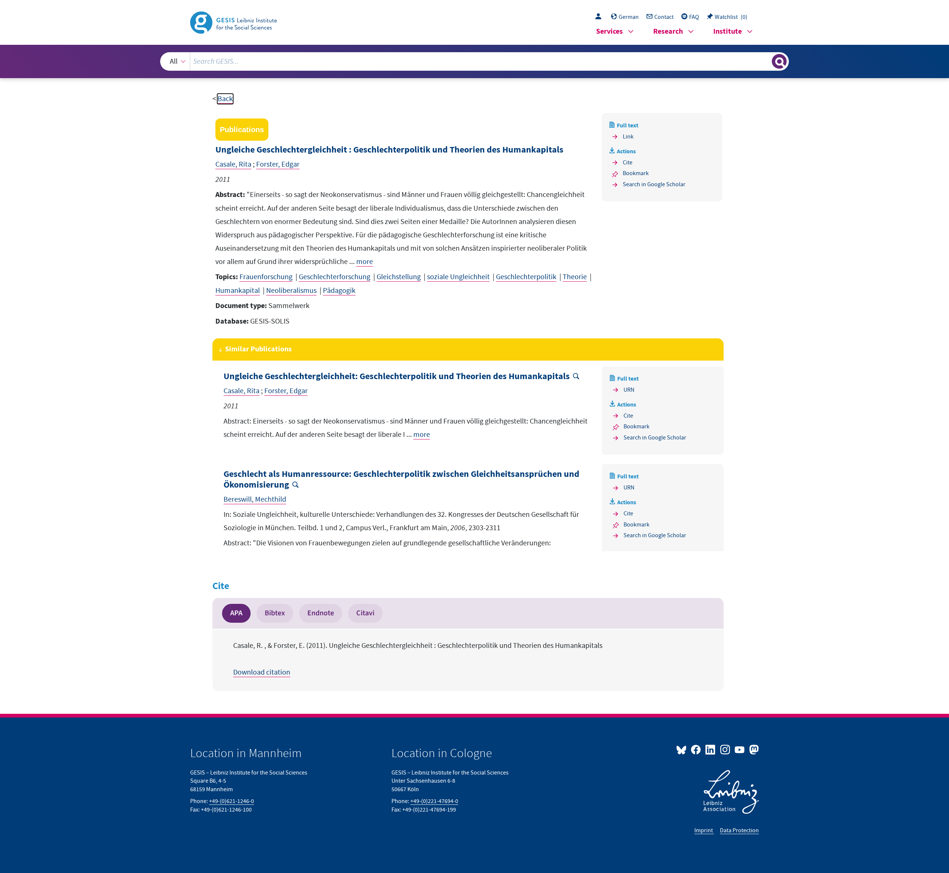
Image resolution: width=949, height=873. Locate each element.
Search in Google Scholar (654, 184)
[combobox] (474, 61)
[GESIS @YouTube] (740, 749)
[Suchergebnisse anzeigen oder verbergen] (779, 61)
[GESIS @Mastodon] (753, 749)
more (364, 262)
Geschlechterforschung (334, 277)
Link (628, 136)
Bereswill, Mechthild (255, 499)
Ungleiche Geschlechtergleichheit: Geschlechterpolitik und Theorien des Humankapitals (397, 377)
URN (629, 390)
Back (225, 99)
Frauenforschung (265, 277)
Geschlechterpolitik (526, 277)
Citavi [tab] (365, 613)
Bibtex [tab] (275, 613)
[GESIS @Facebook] (696, 749)
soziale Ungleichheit (458, 277)
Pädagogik (339, 290)
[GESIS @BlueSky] (683, 749)
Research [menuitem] (668, 32)
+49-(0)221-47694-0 (434, 801)
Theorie (575, 277)
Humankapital (237, 290)
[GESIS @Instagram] (725, 749)
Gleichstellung (399, 277)
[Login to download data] (600, 17)
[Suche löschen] (765, 61)
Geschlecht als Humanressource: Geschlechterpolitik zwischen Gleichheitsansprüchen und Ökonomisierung (401, 479)
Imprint (704, 830)
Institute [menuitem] (727, 32)
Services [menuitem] (609, 32)
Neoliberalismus (291, 290)
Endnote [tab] (320, 613)
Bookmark (636, 173)
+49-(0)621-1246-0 (231, 801)
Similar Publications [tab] (258, 349)
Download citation (261, 672)
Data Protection (739, 830)
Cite (627, 162)
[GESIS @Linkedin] (711, 749)
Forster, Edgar (278, 164)
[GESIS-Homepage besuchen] (234, 22)
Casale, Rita (233, 164)
